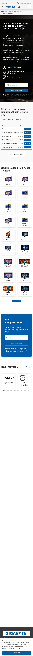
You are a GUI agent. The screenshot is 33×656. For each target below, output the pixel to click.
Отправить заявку (16, 90)
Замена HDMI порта (7, 140)
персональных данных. (19, 95)
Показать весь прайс (16, 154)
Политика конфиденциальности (11, 648)
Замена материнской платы (9, 132)
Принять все (16, 652)
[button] (27, 367)
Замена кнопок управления (9, 143)
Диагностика (5, 129)
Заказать (27, 128)
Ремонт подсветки (7, 147)
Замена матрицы (6, 136)
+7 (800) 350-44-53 (12, 7)
